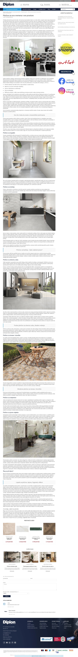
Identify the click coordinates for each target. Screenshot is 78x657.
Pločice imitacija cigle (12, 566)
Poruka (4, 582)
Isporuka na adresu (55, 626)
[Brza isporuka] (41, 5)
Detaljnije (12, 571)
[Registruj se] (66, 72)
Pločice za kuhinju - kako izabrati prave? (29, 250)
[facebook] (66, 81)
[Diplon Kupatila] (8, 4)
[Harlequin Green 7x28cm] (36, 529)
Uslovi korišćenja (43, 623)
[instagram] (66, 91)
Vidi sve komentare (9, 576)
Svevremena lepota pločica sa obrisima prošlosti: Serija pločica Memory (65, 18)
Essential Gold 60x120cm (22, 539)
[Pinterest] (12, 642)
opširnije (43, 656)
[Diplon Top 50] (71, 639)
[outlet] (66, 62)
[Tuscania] (45, 534)
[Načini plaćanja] (21, 5)
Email (31, 578)
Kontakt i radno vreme (44, 626)
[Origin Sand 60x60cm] (9, 529)
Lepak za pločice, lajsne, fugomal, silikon (29, 482)
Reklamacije (54, 627)
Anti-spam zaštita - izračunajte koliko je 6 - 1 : (11, 591)
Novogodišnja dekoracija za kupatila (66, 27)
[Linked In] (10, 642)
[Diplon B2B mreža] (60, 5)
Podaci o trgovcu (30, 624)
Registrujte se (66, 0)
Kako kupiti (54, 623)
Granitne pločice (9, 536)
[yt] (7, 642)
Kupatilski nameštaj (67, 626)
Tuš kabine (66, 623)
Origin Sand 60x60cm (9, 539)
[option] (9, 533)
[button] (68, 9)
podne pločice (26, 612)
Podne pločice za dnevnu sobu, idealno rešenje (29, 325)
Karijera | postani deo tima (32, 627)
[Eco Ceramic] (18, 534)
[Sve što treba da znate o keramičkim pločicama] (47, 557)
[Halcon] (4, 534)
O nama (28, 623)
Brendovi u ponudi (30, 626)
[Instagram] (15, 642)
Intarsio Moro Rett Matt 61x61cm (49, 539)
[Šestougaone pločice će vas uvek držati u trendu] (30, 557)
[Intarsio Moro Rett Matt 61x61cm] (49, 529)
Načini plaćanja (55, 624)
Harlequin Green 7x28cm (36, 539)
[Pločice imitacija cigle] (12, 557)
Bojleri (65, 627)
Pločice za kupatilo (67, 624)
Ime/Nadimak (5, 578)
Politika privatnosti (43, 624)
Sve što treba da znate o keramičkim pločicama (29, 115)
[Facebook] (4, 642)
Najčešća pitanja (43, 627)
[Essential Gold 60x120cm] (23, 529)
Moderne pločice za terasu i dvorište (29, 389)
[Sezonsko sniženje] (66, 48)
